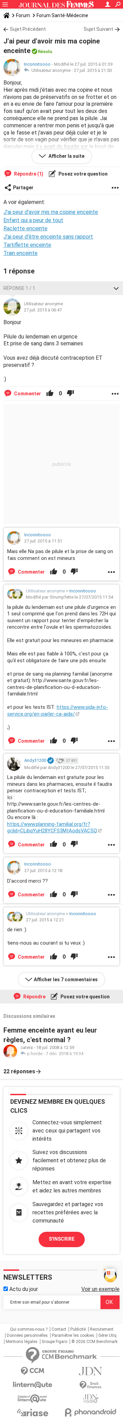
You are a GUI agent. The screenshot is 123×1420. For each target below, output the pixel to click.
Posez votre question (82, 174)
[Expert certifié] (50, 761)
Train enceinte (20, 253)
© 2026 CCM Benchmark (94, 1341)
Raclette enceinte (25, 228)
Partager (23, 187)
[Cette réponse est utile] (49, 393)
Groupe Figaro (54, 1341)
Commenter (27, 393)
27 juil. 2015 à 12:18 (43, 870)
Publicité (78, 1329)
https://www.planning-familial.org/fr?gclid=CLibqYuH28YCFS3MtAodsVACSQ (52, 827)
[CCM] (32, 1371)
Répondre (33, 996)
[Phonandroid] (91, 1412)
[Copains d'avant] (32, 1398)
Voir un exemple (100, 1289)
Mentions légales (22, 1341)
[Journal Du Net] (91, 1371)
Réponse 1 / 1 (19, 288)
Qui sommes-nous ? (28, 1329)
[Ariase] (32, 1412)
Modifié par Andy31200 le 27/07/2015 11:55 (66, 767)
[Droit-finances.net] (91, 1385)
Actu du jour (23, 1289)
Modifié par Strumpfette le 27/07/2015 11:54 (69, 597)
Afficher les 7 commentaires (66, 979)
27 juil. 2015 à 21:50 (93, 70)
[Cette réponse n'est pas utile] (70, 393)
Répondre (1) (28, 174)
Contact (59, 1329)
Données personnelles (27, 1335)
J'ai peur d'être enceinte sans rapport (48, 236)
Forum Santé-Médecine (62, 15)
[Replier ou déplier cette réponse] (116, 288)
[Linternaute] (32, 1385)
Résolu (45, 51)
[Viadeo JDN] (91, 1398)
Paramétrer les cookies (73, 1335)
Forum (23, 15)
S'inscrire (61, 1239)
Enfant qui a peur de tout (33, 220)
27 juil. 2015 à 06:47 (43, 309)
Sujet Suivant (98, 29)
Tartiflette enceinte (27, 245)
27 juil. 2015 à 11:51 (43, 540)
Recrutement (101, 1329)
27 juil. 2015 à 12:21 (45, 919)
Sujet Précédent (28, 29)
